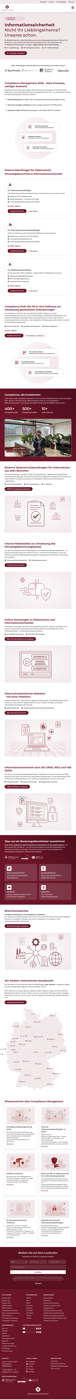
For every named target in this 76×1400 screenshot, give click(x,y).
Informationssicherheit (21, 42)
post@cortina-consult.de (10, 1372)
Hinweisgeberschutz (40, 42)
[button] (38, 437)
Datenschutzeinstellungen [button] (59, 1366)
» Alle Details (33, 211)
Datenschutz (9, 42)
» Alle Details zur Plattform (34, 336)
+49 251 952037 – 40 (9, 1370)
